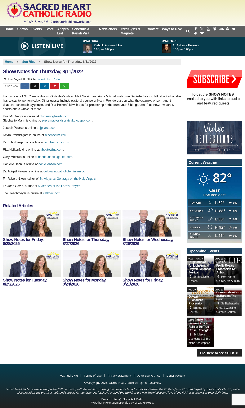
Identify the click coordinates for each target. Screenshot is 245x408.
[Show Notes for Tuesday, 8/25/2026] (32, 263)
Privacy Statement (119, 375)
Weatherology (144, 402)
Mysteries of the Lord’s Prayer (59, 186)
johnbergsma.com (56, 142)
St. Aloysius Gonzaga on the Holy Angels (67, 178)
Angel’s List (63, 31)
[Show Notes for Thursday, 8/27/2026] (92, 223)
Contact (152, 29)
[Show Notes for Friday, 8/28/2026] (32, 223)
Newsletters (108, 29)
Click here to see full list (217, 353)
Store (50, 29)
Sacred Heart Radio (48, 79)
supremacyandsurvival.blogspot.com (67, 120)
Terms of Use (93, 375)
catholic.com (51, 193)
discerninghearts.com (54, 116)
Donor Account (175, 375)
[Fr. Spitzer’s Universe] (171, 48)
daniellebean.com (50, 164)
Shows (22, 29)
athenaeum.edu (55, 135)
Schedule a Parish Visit (80, 31)
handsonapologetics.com (55, 157)
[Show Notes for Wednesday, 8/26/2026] (151, 223)
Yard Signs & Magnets (130, 31)
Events (36, 29)
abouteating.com (51, 149)
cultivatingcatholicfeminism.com (65, 171)
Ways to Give (172, 29)
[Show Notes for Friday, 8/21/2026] (151, 263)
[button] (187, 31)
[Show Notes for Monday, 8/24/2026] (92, 263)
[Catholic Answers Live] (92, 48)
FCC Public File (69, 375)
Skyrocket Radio (132, 399)
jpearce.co (47, 128)
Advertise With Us (149, 375)
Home (9, 29)
